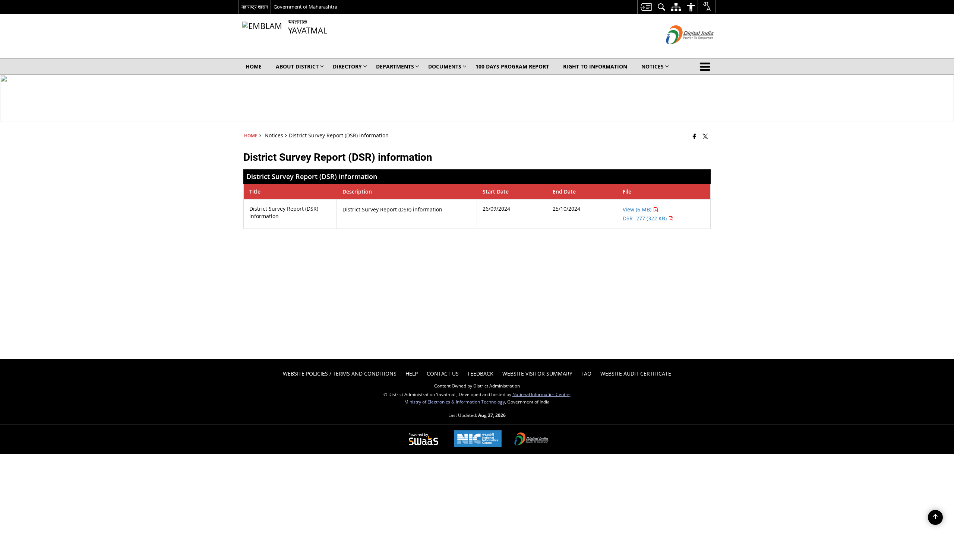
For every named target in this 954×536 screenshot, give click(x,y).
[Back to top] (935, 517)
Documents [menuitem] (444, 66)
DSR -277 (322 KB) (645, 218)
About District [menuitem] (297, 66)
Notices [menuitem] (652, 66)
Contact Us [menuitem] (443, 373)
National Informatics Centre (541, 394)
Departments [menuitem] (395, 66)
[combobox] (706, 6)
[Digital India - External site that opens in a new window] (681, 50)
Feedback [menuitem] (480, 373)
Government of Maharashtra (305, 6)
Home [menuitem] (254, 66)
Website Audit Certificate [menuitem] (635, 373)
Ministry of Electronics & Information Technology (454, 402)
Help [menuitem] (411, 373)
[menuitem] (646, 7)
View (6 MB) (638, 209)
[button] (707, 66)
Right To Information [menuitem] (595, 66)
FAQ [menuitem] (586, 373)
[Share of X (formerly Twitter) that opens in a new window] (705, 136)
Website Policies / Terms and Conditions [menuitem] (340, 373)
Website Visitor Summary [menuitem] (537, 373)
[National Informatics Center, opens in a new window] (477, 439)
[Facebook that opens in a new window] (694, 136)
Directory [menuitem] (347, 66)
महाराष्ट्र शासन (254, 6)
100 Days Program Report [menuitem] (512, 66)
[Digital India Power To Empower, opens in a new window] (531, 439)
